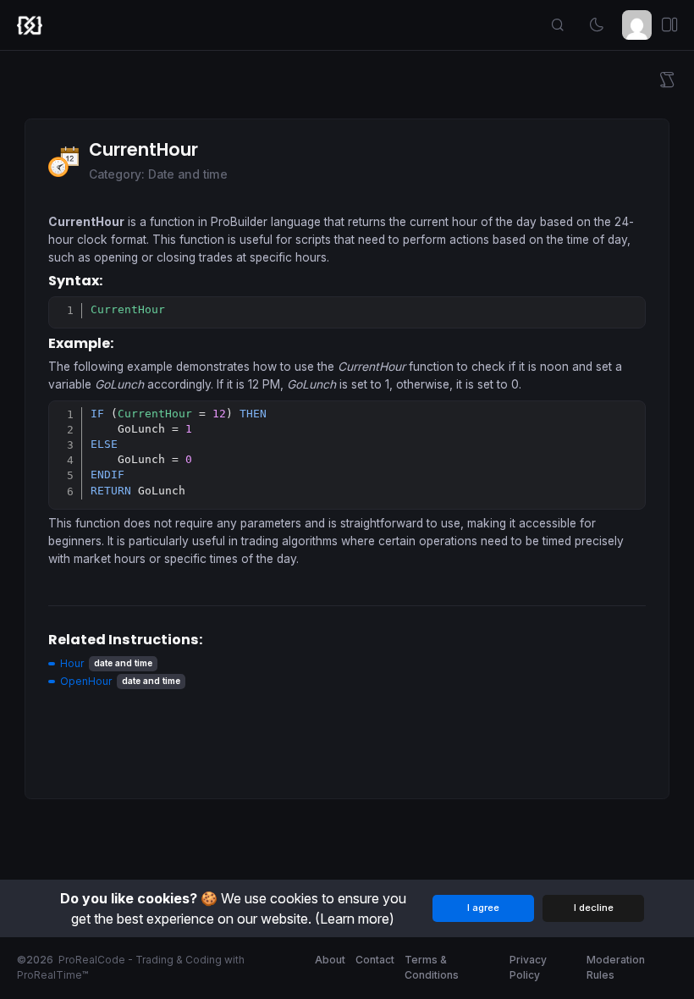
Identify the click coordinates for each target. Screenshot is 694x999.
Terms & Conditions (432, 967)
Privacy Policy (528, 967)
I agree (483, 907)
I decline (594, 907)
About (330, 959)
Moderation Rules (616, 967)
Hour (72, 663)
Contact (374, 959)
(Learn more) (354, 918)
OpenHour (86, 681)
